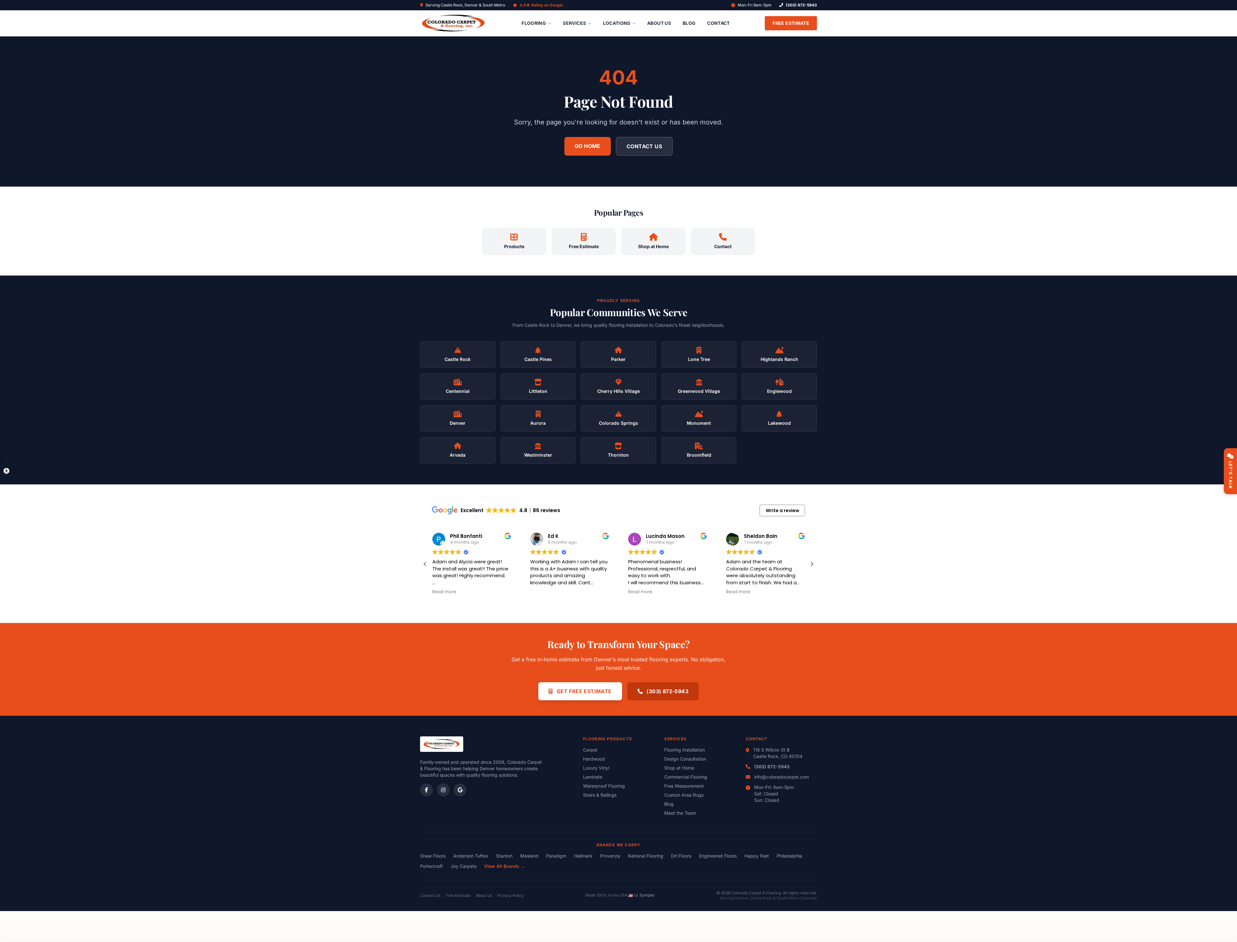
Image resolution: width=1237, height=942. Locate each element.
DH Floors (681, 856)
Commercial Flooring (685, 777)
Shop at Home (679, 768)
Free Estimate (790, 23)
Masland (529, 856)
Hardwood (594, 759)
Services (574, 23)
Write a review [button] (782, 510)
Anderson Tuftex (470, 856)
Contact (718, 23)
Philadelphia (789, 856)
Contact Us (644, 146)
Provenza (610, 856)
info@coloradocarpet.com (781, 777)
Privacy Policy (510, 895)
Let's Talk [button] (1230, 475)
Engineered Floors (718, 856)
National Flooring (645, 856)
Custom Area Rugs (684, 795)
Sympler (647, 895)
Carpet (590, 750)
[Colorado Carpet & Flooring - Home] (453, 23)
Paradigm (556, 856)
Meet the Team (680, 813)
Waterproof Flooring (604, 786)
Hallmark (583, 856)
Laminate (592, 777)
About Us (659, 23)
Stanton (504, 856)
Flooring (534, 23)
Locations (616, 23)
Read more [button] (542, 592)
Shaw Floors (433, 856)
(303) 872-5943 (801, 5)
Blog (689, 23)
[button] (812, 564)
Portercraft (431, 866)
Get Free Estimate (583, 691)
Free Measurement (684, 786)
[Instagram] (443, 789)
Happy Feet (756, 856)
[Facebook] (426, 789)
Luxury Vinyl (596, 768)
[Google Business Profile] (460, 789)
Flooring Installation (684, 750)
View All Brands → (504, 866)
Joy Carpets (463, 866)
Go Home (587, 146)
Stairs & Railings (600, 795)
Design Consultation (685, 759)
